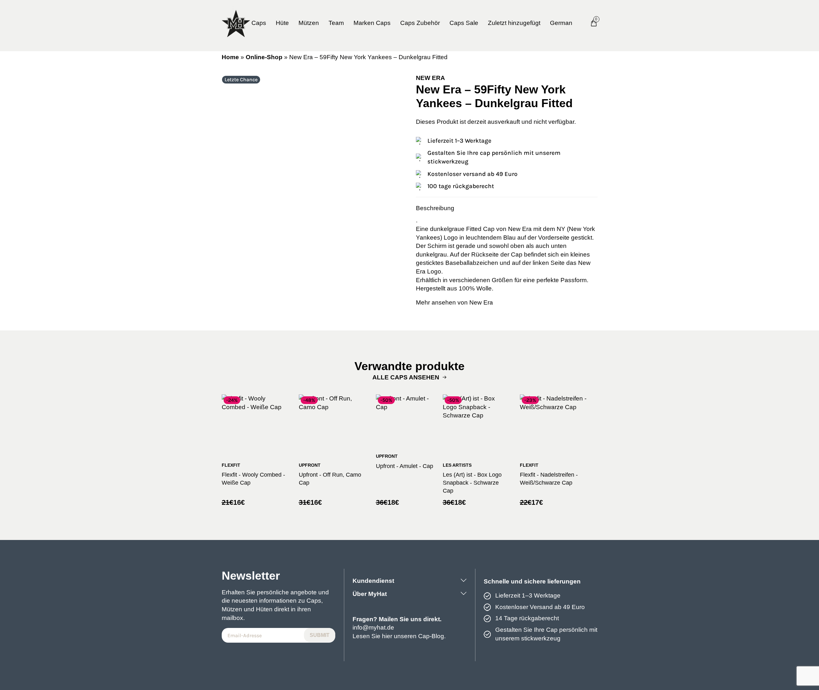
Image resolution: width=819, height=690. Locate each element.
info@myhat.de (373, 627)
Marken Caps (372, 23)
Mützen (308, 23)
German (561, 23)
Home (230, 57)
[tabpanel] (312, 165)
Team (336, 23)
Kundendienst (373, 580)
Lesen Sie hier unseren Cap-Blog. (399, 636)
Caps (258, 23)
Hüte (282, 23)
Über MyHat (370, 594)
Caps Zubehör (420, 23)
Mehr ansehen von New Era (454, 302)
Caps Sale (463, 23)
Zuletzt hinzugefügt (514, 23)
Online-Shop (264, 57)
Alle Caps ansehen (405, 377)
